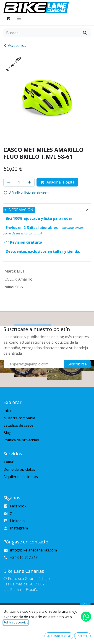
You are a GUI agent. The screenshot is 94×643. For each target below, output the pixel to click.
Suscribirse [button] (77, 364)
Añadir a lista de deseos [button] (29, 192)
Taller (8, 462)
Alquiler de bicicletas (20, 476)
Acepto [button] (82, 636)
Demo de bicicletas (19, 469)
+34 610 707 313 (24, 557)
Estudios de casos (18, 425)
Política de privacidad (21, 440)
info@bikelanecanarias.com (33, 550)
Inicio (8, 410)
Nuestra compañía (19, 417)
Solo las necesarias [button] (59, 636)
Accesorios (17, 45)
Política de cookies (16, 622)
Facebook (18, 506)
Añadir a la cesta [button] (60, 182)
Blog (7, 432)
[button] (85, 603)
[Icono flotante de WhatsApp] (86, 616)
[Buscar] (85, 32)
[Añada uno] (29, 182)
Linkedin (17, 520)
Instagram (19, 528)
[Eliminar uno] (8, 182)
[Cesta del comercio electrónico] (8, 18)
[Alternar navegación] (19, 18)
